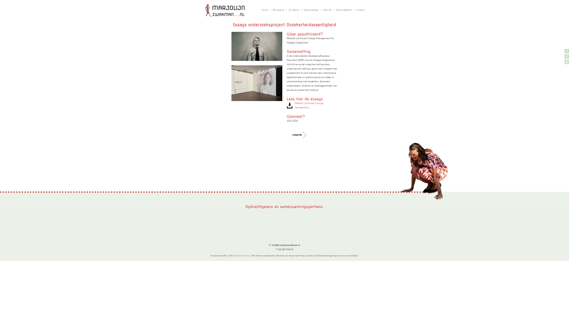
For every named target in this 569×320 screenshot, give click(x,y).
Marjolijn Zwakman (207, 2)
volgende (297, 134)
